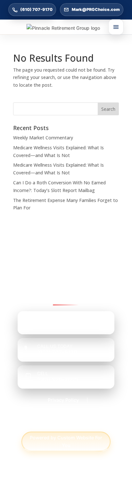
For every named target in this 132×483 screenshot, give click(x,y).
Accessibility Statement (63, 412)
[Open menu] (116, 27)
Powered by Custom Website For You (66, 441)
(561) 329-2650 (57, 379)
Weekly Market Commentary (43, 138)
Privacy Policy (63, 400)
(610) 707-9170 (36, 9)
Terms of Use (66, 423)
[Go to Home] (66, 28)
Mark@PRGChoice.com (96, 9)
